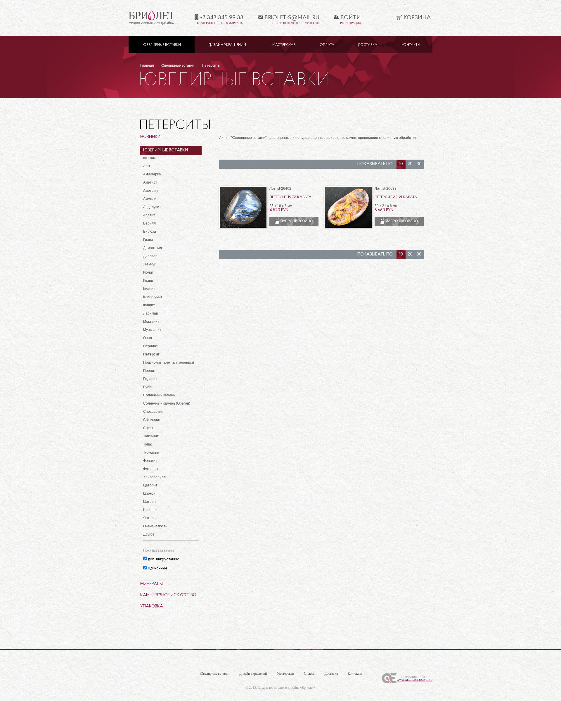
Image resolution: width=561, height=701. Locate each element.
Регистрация (350, 23)
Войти (350, 18)
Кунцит (149, 305)
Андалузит (152, 207)
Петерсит (151, 354)
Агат (146, 166)
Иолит (148, 272)
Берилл (149, 223)
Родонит (150, 379)
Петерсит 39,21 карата (396, 197)
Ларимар (150, 313)
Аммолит (150, 199)
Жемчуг (149, 264)
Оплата (327, 45)
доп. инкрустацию (163, 559)
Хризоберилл (154, 477)
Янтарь (149, 518)
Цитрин (149, 502)
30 (419, 164)
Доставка (367, 45)
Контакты (410, 45)
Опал (147, 338)
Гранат (149, 240)
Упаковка (151, 606)
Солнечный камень (159, 395)
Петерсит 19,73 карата (290, 197)
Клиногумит (152, 297)
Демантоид (152, 248)
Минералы (151, 584)
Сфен (148, 428)
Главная (147, 65)
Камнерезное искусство (168, 595)
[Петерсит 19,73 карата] (243, 227)
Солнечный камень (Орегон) (166, 403)
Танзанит (151, 436)
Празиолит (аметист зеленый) (168, 362)
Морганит (151, 322)
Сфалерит (152, 420)
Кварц (148, 281)
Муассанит (152, 330)
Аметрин (150, 191)
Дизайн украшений (227, 45)
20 (410, 164)
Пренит (149, 371)
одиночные (157, 568)
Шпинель (150, 510)
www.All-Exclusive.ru (414, 679)
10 (401, 164)
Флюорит (150, 469)
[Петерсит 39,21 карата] (348, 227)
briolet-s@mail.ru (291, 18)
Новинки (150, 137)
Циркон (149, 493)
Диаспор (150, 256)
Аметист (150, 182)
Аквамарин (152, 174)
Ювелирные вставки (162, 45)
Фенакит (150, 461)
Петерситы (211, 65)
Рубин (148, 387)
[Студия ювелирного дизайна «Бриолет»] (151, 24)
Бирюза (149, 231)
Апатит (149, 215)
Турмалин (151, 452)
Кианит (149, 289)
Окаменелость (155, 526)
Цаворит (150, 485)
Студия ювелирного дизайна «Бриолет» (287, 688)
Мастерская (283, 45)
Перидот (150, 346)
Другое (149, 534)
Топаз (148, 444)
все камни (151, 158)
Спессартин (153, 412)
